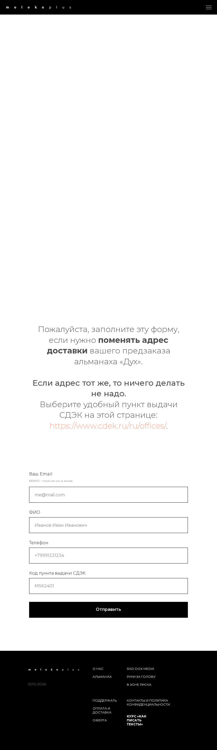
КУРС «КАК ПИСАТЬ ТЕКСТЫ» (136, 720)
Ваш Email (40, 473)
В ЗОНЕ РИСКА (139, 685)
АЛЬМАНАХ (102, 677)
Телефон (38, 542)
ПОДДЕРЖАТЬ (105, 700)
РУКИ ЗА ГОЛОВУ (141, 677)
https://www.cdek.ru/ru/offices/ (107, 426)
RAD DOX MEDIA (140, 669)
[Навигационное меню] (209, 7)
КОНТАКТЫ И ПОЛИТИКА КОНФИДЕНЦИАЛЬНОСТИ (148, 702)
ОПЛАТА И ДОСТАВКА (102, 710)
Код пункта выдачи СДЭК (57, 573)
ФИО (34, 512)
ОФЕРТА (100, 720)
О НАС (98, 669)
